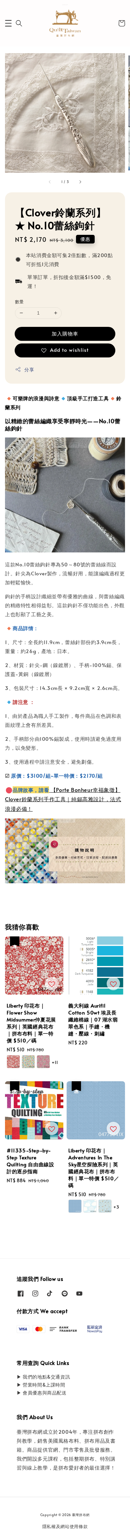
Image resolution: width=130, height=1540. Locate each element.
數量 (19, 302)
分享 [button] (29, 369)
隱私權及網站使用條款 (65, 1526)
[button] (8, 23)
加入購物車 (65, 333)
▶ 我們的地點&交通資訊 (43, 1377)
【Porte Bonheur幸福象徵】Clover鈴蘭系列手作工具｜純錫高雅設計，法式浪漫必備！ (63, 799)
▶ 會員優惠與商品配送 (42, 1393)
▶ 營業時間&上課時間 (41, 1385)
